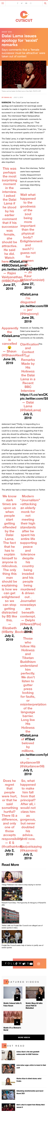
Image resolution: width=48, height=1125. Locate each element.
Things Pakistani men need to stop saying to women (21, 885)
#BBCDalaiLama (14, 265)
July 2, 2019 (28, 416)
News (10, 32)
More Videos (24, 1037)
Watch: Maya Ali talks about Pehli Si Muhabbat (34, 1005)
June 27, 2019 (9, 286)
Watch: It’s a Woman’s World (12, 1028)
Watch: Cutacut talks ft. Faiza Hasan (12, 1004)
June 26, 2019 (9, 361)
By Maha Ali (7, 97)
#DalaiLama (18, 261)
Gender (4, 32)
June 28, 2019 (28, 319)
